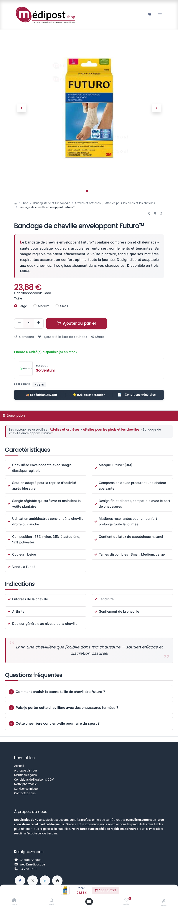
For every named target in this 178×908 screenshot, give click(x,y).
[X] (32, 880)
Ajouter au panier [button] (79, 323)
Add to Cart (107, 890)
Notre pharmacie (25, 784)
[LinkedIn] (45, 880)
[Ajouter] (38, 323)
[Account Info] (164, 900)
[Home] (14, 900)
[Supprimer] (19, 323)
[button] (21, 108)
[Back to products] (155, 214)
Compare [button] (26, 337)
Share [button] (99, 337)
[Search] (51, 900)
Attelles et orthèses (88, 203)
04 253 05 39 (28, 869)
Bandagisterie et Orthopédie (51, 203)
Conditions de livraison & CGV (34, 779)
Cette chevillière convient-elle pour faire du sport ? (58, 723)
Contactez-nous (25, 793)
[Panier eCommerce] (149, 15)
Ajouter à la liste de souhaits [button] (65, 337)
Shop (24, 203)
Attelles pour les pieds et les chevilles (130, 203)
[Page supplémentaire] (57, 880)
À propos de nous (26, 770)
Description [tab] (15, 415)
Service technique (26, 788)
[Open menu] (89, 901)
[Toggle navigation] (160, 15)
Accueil (19, 766)
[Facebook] (20, 880)
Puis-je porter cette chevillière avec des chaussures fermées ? (67, 707)
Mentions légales (25, 775)
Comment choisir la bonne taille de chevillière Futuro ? (60, 691)
